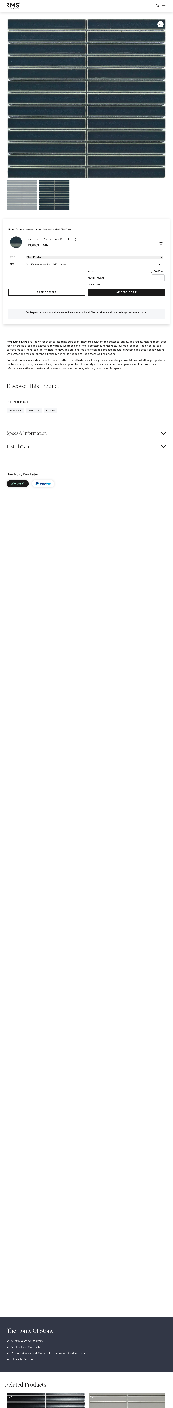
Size (12, 264)
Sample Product (33, 229)
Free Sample (47, 292)
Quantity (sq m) (96, 278)
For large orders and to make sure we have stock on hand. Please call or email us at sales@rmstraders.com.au (86, 312)
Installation (18, 446)
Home (11, 229)
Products (20, 229)
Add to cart (126, 292)
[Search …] (157, 6)
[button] (160, 24)
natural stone (148, 364)
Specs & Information (27, 433)
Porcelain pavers (17, 341)
